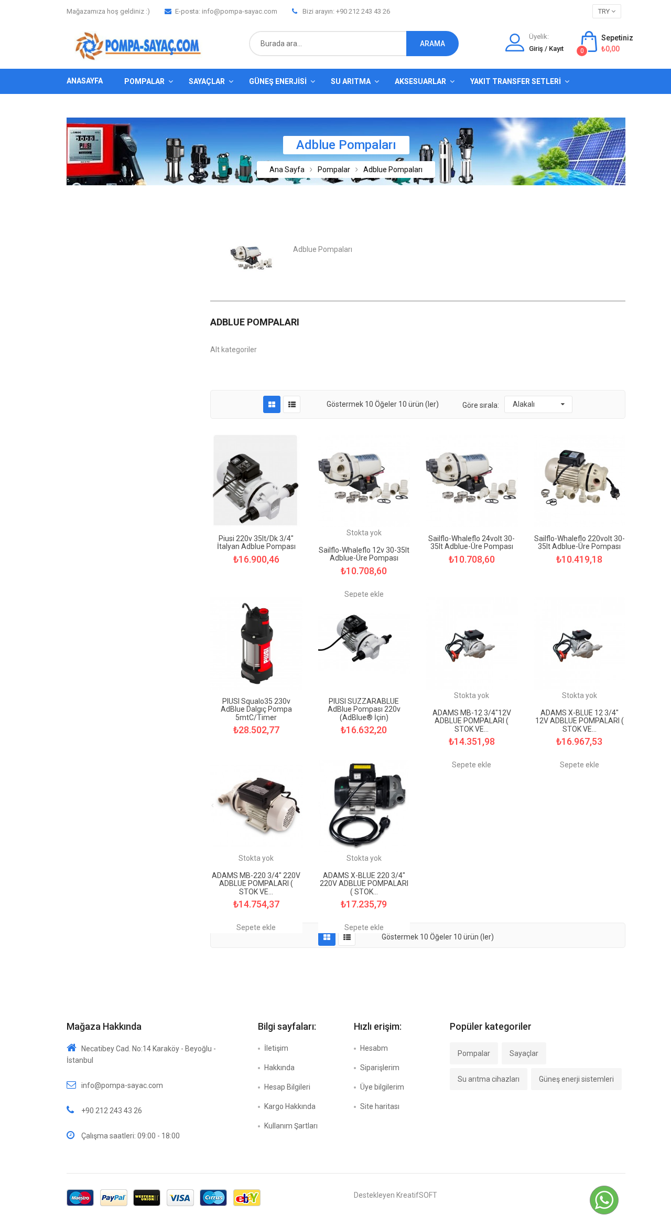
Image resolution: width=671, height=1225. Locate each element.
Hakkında (279, 1067)
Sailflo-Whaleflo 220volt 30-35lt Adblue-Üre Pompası (579, 543)
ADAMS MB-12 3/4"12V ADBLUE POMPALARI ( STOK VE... (471, 721)
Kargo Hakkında (290, 1106)
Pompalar (144, 81)
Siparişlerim (379, 1067)
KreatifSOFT (416, 1195)
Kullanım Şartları (291, 1126)
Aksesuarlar (420, 81)
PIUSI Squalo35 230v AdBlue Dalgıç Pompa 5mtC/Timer (256, 710)
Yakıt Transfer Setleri (515, 81)
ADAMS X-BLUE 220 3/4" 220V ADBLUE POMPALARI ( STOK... (364, 884)
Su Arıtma (351, 81)
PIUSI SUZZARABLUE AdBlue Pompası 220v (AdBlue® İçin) (364, 710)
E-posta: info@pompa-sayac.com (226, 11)
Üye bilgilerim (382, 1087)
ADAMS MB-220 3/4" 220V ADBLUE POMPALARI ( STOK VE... (256, 884)
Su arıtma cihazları (489, 1079)
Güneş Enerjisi (278, 81)
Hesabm (374, 1048)
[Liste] (292, 404)
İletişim (276, 1048)
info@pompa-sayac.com (122, 1085)
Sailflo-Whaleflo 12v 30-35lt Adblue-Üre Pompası (364, 554)
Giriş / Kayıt (546, 48)
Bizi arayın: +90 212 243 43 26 (346, 11)
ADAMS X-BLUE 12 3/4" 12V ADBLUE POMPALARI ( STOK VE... (579, 721)
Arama (432, 43)
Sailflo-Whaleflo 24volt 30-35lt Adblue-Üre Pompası (471, 543)
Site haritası (379, 1106)
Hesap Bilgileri (287, 1087)
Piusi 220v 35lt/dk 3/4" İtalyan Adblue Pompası (256, 543)
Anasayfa (85, 81)
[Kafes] (271, 404)
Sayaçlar (207, 81)
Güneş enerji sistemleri (576, 1079)
